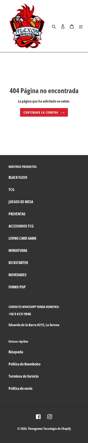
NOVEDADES (17, 274)
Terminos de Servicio (24, 376)
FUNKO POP (17, 286)
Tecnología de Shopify (57, 428)
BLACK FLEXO (18, 177)
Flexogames (35, 428)
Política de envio (20, 388)
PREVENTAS (17, 213)
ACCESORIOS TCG (21, 226)
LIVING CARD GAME (23, 238)
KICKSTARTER (18, 262)
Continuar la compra (40, 112)
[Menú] (80, 26)
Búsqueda (16, 351)
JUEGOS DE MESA (21, 201)
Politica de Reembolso (25, 364)
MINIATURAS (18, 250)
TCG (11, 189)
